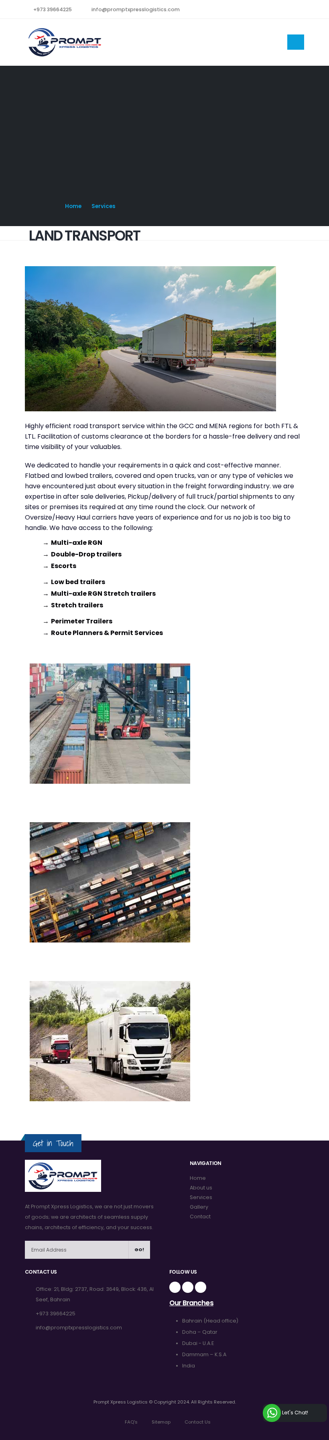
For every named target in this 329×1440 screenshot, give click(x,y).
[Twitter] (249, 42)
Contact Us (197, 1422)
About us (201, 1187)
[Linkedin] (200, 1287)
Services (201, 1197)
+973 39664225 (52, 9)
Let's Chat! (294, 1412)
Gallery (199, 1206)
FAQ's (131, 1422)
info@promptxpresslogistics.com (135, 9)
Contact (200, 1216)
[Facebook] (228, 42)
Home (73, 206)
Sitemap (160, 1422)
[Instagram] (270, 42)
